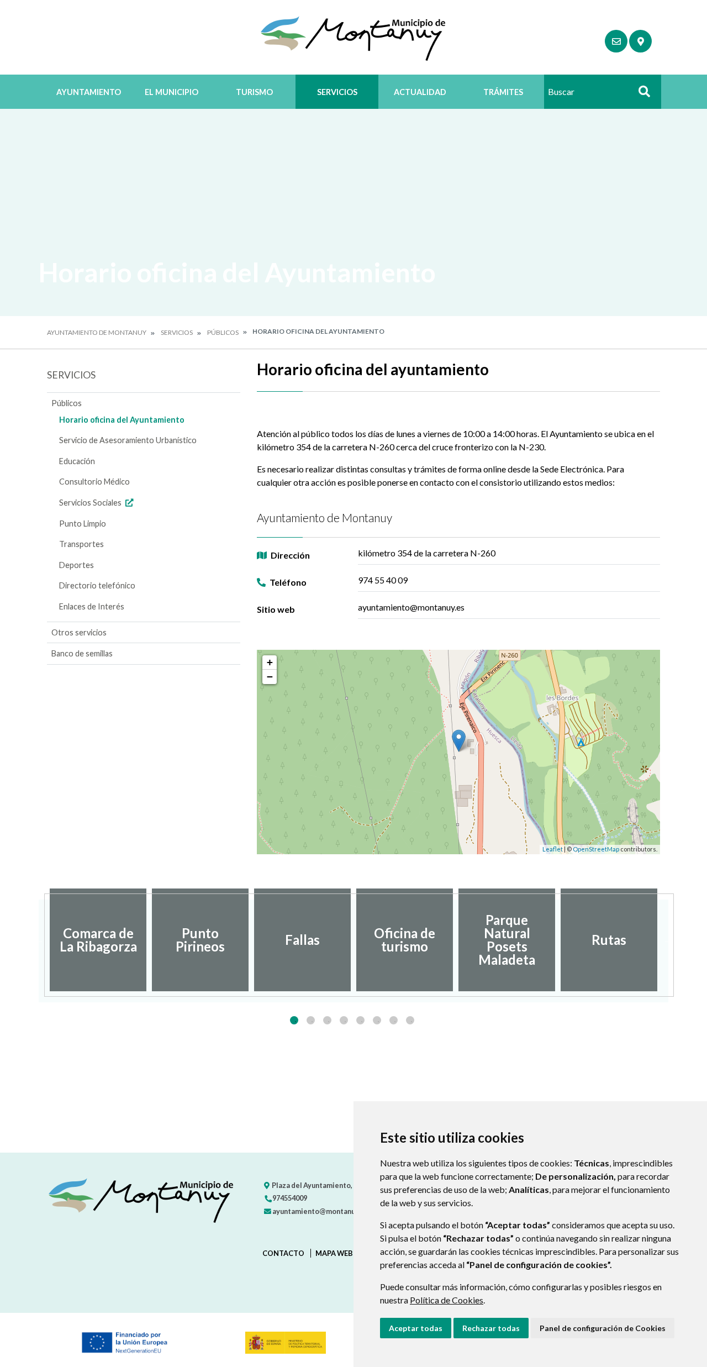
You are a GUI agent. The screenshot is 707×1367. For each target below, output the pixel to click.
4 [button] (344, 1020)
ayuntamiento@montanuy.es (319, 1211)
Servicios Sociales (91, 502)
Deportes (76, 565)
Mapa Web (334, 1253)
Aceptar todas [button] (415, 1328)
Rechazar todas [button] (491, 1328)
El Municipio (171, 92)
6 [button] (377, 1020)
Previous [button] (38, 939)
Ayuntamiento (88, 92)
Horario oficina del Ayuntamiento (121, 419)
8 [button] (410, 1020)
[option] (98, 939)
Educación (77, 461)
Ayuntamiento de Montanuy (96, 332)
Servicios (337, 92)
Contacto (283, 1253)
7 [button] (393, 1020)
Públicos (223, 332)
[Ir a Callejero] (640, 41)
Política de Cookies (446, 1300)
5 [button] (360, 1020)
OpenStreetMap (596, 849)
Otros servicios (79, 632)
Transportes (81, 544)
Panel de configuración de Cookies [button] (603, 1328)
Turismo (254, 92)
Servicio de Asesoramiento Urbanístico (128, 440)
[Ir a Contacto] (616, 41)
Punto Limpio (82, 523)
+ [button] (270, 662)
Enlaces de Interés (91, 606)
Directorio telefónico (97, 585)
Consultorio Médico (94, 481)
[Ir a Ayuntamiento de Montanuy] (354, 37)
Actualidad (420, 92)
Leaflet (552, 849)
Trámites (503, 92)
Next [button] (668, 939)
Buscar (640, 95)
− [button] (270, 676)
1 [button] (294, 1020)
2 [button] (311, 1020)
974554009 (289, 1198)
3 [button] (327, 1020)
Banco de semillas (82, 653)
